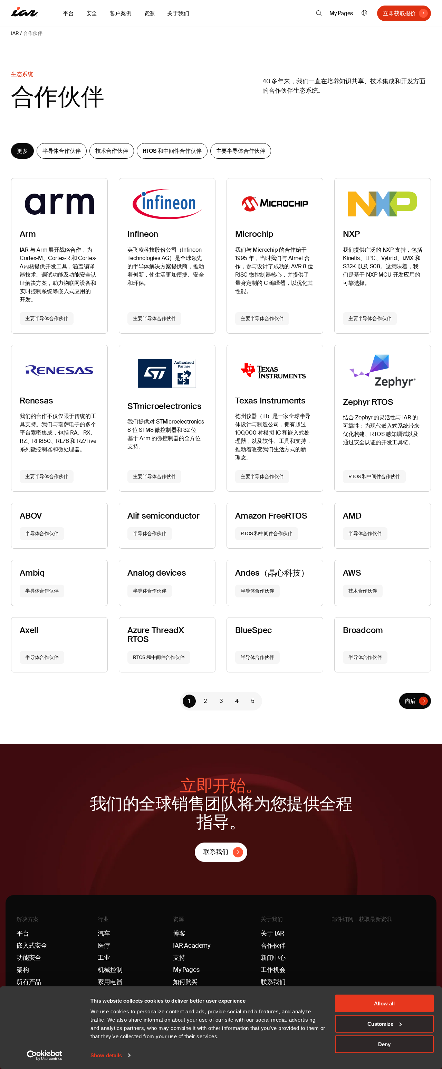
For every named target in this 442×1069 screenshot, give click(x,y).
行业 (103, 919)
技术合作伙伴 (111, 151)
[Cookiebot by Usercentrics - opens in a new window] (45, 1055)
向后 (410, 701)
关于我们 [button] (178, 13)
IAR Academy (191, 945)
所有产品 (29, 982)
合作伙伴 (32, 33)
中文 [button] (364, 13)
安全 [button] (91, 13)
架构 (23, 970)
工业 (104, 958)
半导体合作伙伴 (61, 151)
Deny (384, 1044)
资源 (178, 919)
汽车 (104, 933)
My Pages (341, 13)
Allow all (384, 1003)
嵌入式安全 (32, 945)
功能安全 (29, 958)
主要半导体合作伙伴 (241, 151)
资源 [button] (149, 13)
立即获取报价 (399, 13)
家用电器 (110, 982)
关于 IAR (272, 933)
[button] (319, 13)
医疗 (104, 945)
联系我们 (215, 852)
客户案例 (120, 13)
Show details (106, 1055)
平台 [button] (68, 13)
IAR (15, 33)
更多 (22, 151)
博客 (179, 933)
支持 (179, 958)
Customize (380, 1024)
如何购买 (185, 982)
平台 (23, 933)
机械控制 (110, 970)
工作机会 (273, 970)
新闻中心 (273, 958)
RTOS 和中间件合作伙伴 (172, 151)
